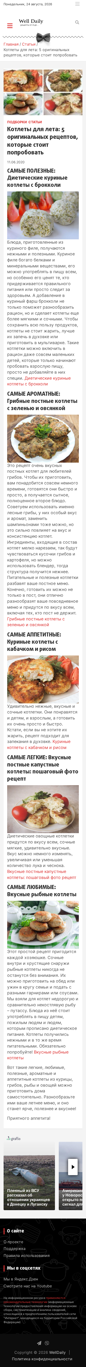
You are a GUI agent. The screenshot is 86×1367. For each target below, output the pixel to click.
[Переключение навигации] (10, 25)
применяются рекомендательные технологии (34, 1300)
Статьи (35, 122)
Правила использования (27, 1255)
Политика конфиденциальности (42, 1358)
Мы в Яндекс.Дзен (21, 1279)
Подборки (17, 122)
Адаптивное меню (77, 4)
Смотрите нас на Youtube (28, 1286)
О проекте (13, 1241)
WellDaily (57, 1352)
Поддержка (15, 1248)
